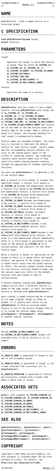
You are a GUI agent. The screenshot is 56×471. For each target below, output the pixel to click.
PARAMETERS (13, 49)
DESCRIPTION (14, 99)
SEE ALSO (11, 419)
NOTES (7, 323)
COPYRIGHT (12, 446)
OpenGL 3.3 (28, 4)
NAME (6, 13)
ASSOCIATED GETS (19, 387)
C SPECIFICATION (19, 31)
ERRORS (8, 347)
